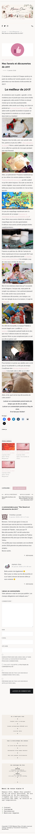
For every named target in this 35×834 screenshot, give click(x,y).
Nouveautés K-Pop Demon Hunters (17, 750)
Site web (5, 646)
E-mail (4, 638)
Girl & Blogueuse (7, 60)
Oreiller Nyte (17, 731)
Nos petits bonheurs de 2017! (9, 496)
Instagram (8, 809)
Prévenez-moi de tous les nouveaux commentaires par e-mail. (15, 674)
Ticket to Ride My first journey (11, 180)
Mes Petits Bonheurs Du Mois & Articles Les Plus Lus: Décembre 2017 (26, 497)
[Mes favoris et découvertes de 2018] (8, 464)
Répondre (29, 555)
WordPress (5, 829)
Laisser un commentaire (21, 691)
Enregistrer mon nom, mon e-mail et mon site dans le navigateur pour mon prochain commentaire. (16, 659)
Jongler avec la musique (17, 721)
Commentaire (7, 601)
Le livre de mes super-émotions (17, 745)
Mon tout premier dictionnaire (17, 755)
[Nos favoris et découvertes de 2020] (23, 446)
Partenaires (9, 811)
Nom (3, 629)
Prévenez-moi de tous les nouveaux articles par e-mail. (15, 682)
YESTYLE (17, 768)
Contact (7, 807)
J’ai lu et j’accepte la (15, 665)
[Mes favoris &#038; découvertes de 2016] (8, 446)
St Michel (5, 302)
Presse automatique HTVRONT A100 (17, 726)
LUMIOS (18, 773)
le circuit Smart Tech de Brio (19, 108)
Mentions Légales (11, 813)
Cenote (9, 827)
